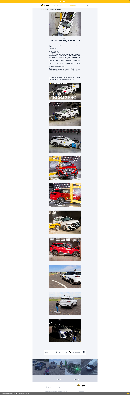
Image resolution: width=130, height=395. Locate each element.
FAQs (57, 384)
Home (41, 9)
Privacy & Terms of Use (60, 387)
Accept (128, 393)
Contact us (58, 385)
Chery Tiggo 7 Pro (56, 47)
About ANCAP (46, 384)
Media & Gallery (44, 9)
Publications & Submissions (48, 387)
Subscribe (58, 386)
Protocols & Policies (47, 385)
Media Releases (47, 9)
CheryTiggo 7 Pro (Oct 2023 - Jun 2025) (63, 352)
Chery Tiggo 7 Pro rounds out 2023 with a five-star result (55, 9)
